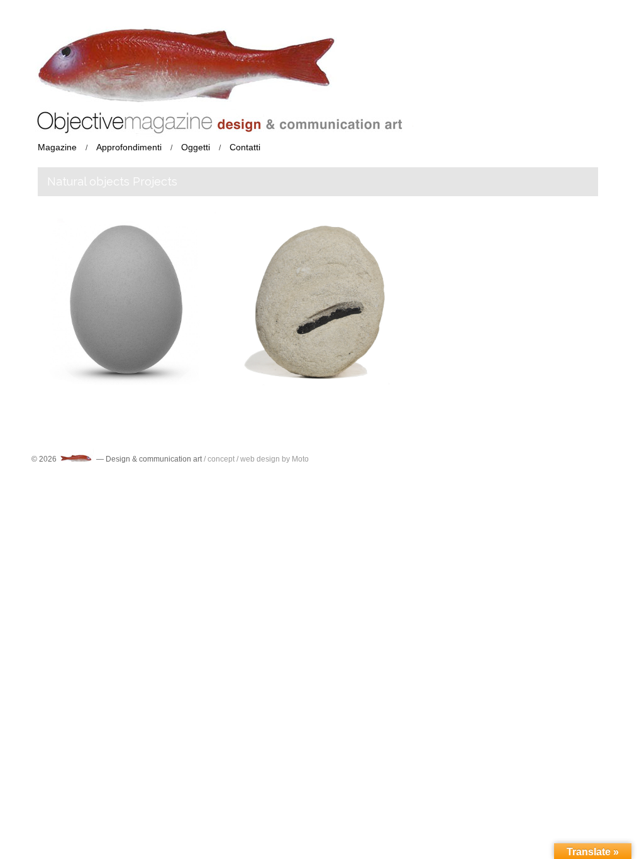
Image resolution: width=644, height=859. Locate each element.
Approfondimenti (129, 147)
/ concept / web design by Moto (256, 459)
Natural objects (319, 345)
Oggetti (195, 147)
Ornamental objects (286, 357)
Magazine (57, 147)
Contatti (245, 147)
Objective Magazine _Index (107, 294)
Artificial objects (129, 379)
